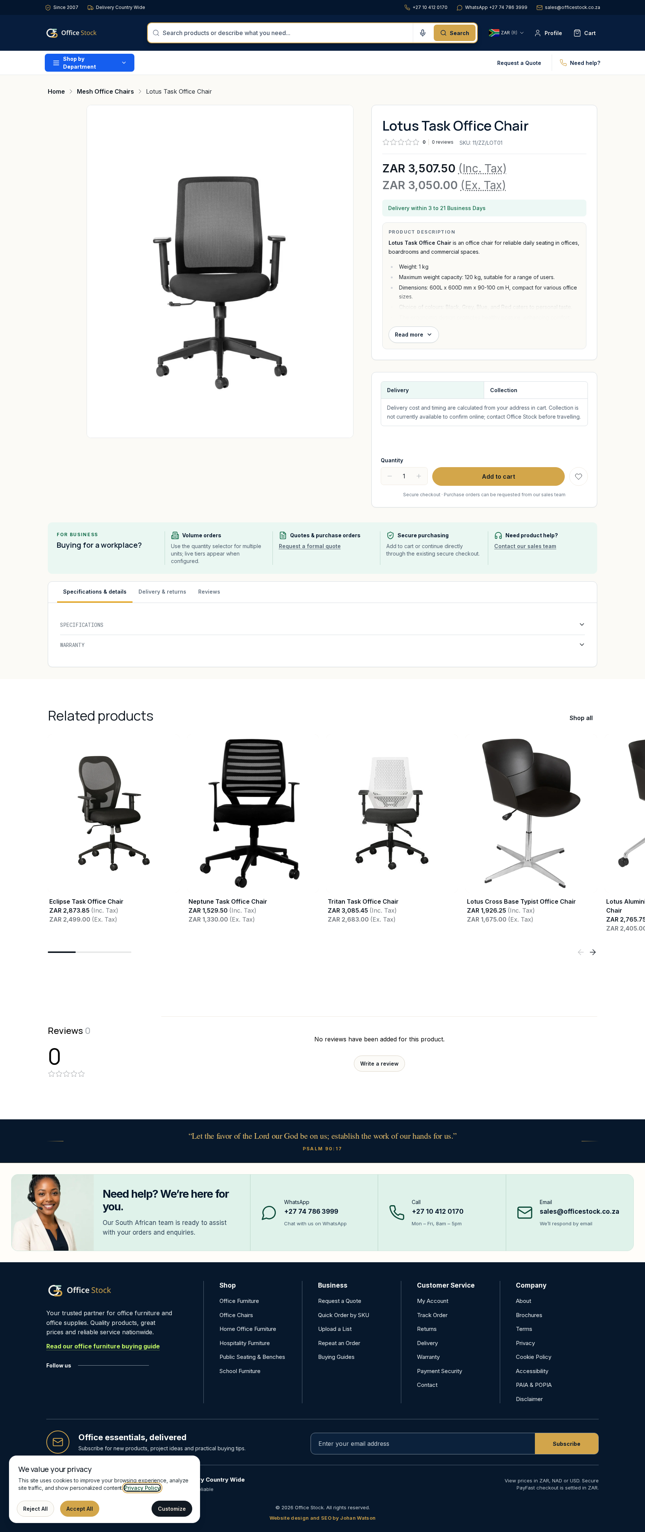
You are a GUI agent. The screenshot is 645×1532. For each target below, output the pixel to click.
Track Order (432, 1315)
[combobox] (285, 33)
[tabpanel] (322, 635)
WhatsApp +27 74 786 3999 (496, 7)
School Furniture (240, 1371)
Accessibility (532, 1371)
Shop (227, 1285)
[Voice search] (422, 33)
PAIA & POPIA (534, 1384)
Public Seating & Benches (252, 1356)
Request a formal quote (310, 546)
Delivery (427, 1343)
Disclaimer (529, 1399)
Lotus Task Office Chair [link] (179, 91)
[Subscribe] (566, 1443)
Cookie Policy (533, 1356)
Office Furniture (239, 1300)
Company (531, 1285)
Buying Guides (336, 1356)
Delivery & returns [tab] (162, 591)
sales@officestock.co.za (572, 7)
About (523, 1300)
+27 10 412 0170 (430, 7)
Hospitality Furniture (244, 1343)
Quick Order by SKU (343, 1315)
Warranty (428, 1356)
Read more (409, 334)
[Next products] (592, 952)
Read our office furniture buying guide (103, 1346)
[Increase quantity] (418, 476)
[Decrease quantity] (389, 476)
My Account (432, 1300)
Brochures (529, 1315)
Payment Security (439, 1371)
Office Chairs (236, 1315)
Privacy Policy (142, 1488)
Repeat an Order (339, 1343)
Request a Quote (519, 63)
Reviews (209, 591)
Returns (427, 1328)
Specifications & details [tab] (95, 591)
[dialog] (104, 1489)
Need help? (585, 63)
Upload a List (335, 1328)
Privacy (525, 1343)
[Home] (82, 32)
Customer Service (446, 1285)
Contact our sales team (525, 546)
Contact (427, 1384)
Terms (524, 1328)
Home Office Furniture (247, 1328)
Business (333, 1285)
